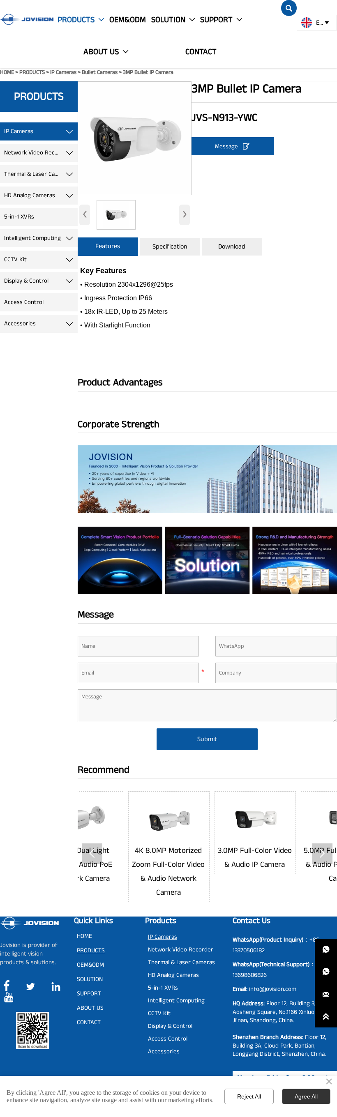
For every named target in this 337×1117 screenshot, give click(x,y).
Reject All (249, 1096)
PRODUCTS (32, 72)
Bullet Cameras (100, 72)
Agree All (306, 1096)
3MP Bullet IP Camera (148, 72)
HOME (7, 72)
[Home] (27, 19)
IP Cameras (63, 72)
